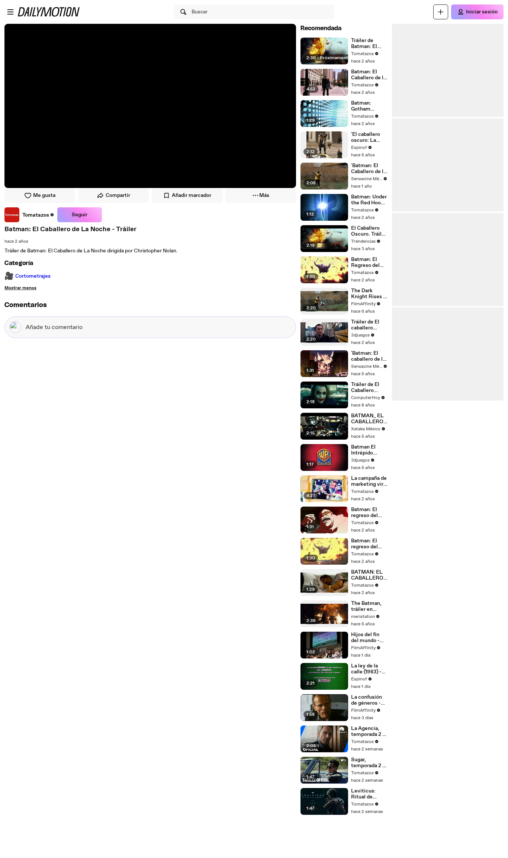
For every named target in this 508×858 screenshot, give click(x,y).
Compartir (118, 195)
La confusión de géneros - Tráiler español (368, 700)
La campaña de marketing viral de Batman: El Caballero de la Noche (369, 481)
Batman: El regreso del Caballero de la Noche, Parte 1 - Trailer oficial (368, 513)
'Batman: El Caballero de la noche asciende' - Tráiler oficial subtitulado (368, 169)
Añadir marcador (191, 195)
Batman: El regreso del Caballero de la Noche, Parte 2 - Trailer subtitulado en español (368, 544)
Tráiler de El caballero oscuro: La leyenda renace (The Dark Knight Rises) (369, 325)
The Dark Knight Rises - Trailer (368, 294)
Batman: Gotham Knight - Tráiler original (369, 106)
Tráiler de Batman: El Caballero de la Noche (368, 44)
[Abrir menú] (10, 11)
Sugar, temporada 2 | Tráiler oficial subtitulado (367, 763)
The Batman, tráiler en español (366, 606)
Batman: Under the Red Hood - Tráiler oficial (369, 200)
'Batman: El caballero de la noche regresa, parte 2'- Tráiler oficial (369, 356)
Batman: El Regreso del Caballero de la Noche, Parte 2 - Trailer (368, 262)
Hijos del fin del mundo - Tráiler (365, 638)
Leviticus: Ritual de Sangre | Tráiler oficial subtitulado (369, 794)
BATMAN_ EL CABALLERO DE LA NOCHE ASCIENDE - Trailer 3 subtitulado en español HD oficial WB (368, 419)
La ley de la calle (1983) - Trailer (366, 669)
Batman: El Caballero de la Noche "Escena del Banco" (369, 75)
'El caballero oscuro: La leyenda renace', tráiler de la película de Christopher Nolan (369, 137)
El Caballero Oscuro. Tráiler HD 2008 (368, 231)
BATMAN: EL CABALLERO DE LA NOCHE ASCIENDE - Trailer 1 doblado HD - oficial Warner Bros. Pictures (368, 575)
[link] (29, 214)
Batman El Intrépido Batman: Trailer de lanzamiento (369, 450)
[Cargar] (440, 11)
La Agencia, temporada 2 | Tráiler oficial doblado (367, 731)
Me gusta (44, 195)
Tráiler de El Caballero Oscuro (365, 387)
